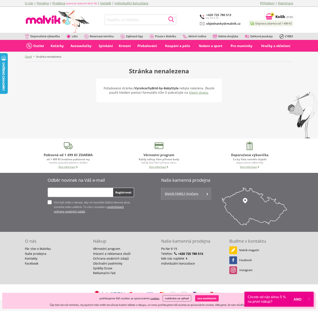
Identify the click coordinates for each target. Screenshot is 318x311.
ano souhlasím (207, 298)
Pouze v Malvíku (165, 36)
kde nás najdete (173, 258)
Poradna (43, 3)
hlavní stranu (198, 92)
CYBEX (289, 36)
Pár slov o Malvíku (38, 249)
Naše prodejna (35, 254)
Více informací (66, 167)
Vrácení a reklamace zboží (112, 254)
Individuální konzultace (131, 3)
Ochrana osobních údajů (111, 258)
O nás (29, 3)
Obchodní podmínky (107, 263)
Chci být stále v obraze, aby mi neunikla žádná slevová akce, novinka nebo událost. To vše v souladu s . (92, 206)
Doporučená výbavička (45, 36)
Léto (75, 36)
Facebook (31, 263)
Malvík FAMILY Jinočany (181, 194)
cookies (154, 298)
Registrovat (123, 192)
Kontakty (31, 258)
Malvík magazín (249, 250)
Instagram (245, 270)
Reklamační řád (104, 273)
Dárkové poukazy (261, 36)
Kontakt (105, 3)
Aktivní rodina (197, 36)
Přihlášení (267, 3)
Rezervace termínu (102, 36)
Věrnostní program (106, 249)
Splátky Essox (102, 268)
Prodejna (58, 3)
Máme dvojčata (228, 36)
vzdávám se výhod (177, 298)
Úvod (28, 57)
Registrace (285, 3)
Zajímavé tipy (134, 36)
